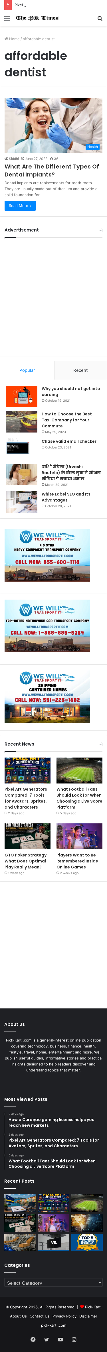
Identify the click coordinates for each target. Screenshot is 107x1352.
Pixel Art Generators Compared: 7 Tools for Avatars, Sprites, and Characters (26, 798)
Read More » (20, 205)
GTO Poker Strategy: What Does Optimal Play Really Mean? (26, 861)
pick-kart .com (53, 1325)
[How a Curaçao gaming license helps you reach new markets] (20, 1203)
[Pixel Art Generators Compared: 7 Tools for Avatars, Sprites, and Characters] (28, 770)
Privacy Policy (64, 1316)
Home (14, 38)
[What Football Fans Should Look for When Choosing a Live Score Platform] (79, 770)
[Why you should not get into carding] (21, 396)
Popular (27, 370)
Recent (80, 370)
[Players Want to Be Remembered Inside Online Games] (79, 836)
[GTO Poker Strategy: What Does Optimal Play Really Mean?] (28, 836)
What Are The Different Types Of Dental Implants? (52, 170)
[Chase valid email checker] (21, 449)
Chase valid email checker (69, 441)
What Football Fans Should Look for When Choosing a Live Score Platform (79, 798)
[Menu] (7, 20)
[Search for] (100, 20)
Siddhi (14, 159)
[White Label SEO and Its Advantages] (21, 502)
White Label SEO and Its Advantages (66, 497)
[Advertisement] (53, 296)
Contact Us (40, 1316)
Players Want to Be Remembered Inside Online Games (77, 861)
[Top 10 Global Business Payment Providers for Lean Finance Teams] (87, 1223)
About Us (18, 1316)
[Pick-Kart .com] (37, 18)
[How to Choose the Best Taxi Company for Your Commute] (21, 422)
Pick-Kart (93, 1307)
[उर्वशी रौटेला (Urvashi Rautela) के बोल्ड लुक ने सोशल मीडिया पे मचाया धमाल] (21, 474)
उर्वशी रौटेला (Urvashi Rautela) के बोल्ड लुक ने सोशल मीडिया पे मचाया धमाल (71, 473)
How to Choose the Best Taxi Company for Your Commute (67, 420)
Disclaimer (88, 1316)
